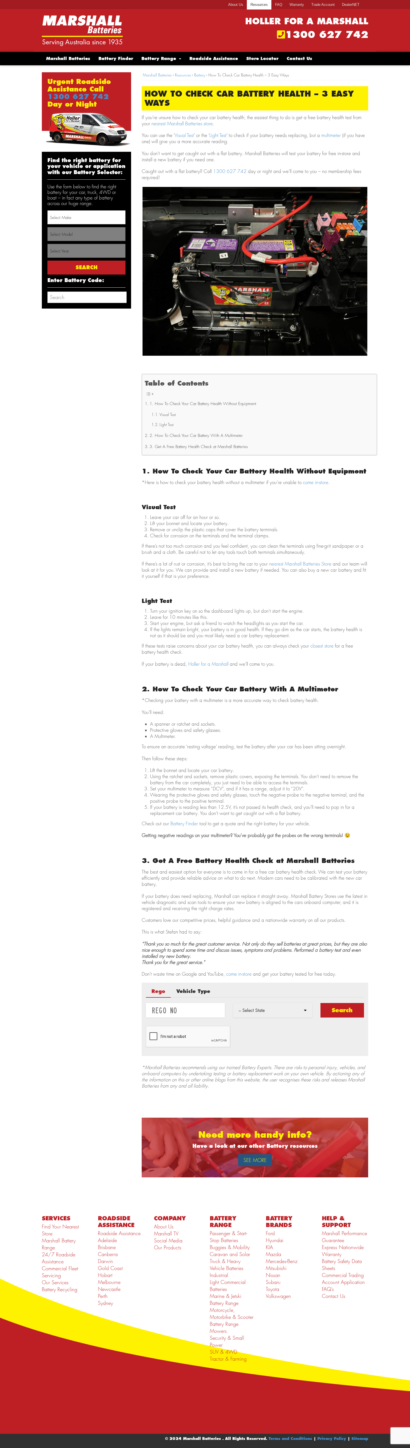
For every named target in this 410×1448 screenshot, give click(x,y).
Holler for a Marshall (208, 664)
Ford (270, 1233)
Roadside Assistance (213, 58)
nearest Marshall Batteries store (182, 124)
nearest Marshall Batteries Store (300, 564)
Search (342, 1010)
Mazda (273, 1254)
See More (255, 1160)
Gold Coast (110, 1268)
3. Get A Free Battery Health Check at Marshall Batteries (198, 446)
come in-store (315, 482)
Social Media (168, 1240)
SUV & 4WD (223, 1352)
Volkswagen (278, 1296)
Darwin (105, 1261)
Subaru (273, 1282)
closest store (322, 646)
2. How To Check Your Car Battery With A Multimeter (196, 435)
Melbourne (109, 1282)
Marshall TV (166, 1233)
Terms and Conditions (290, 1438)
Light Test (217, 135)
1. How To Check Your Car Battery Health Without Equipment (202, 404)
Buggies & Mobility (230, 1247)
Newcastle (109, 1289)
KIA (269, 1247)
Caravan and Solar (230, 1254)
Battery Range (158, 58)
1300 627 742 (326, 34)
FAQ (278, 5)
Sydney (105, 1303)
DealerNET (351, 5)
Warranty (297, 5)
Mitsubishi (276, 1268)
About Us (235, 5)
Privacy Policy (331, 1438)
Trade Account (323, 5)
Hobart (105, 1275)
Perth (103, 1296)
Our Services (55, 1282)
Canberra (108, 1254)
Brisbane (107, 1247)
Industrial (219, 1275)
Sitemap (359, 1438)
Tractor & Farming (228, 1359)
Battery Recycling (59, 1289)
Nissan (273, 1275)
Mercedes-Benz (282, 1261)
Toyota (272, 1289)
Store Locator (262, 58)
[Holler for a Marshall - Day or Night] (82, 30)
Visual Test (184, 135)
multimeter (331, 135)
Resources (259, 5)
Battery (199, 75)
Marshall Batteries (68, 58)
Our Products (167, 1247)
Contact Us (299, 58)
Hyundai (274, 1240)
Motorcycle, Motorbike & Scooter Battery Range (232, 1317)
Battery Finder (115, 58)
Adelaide (107, 1240)
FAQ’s (328, 1289)
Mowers (218, 1331)
